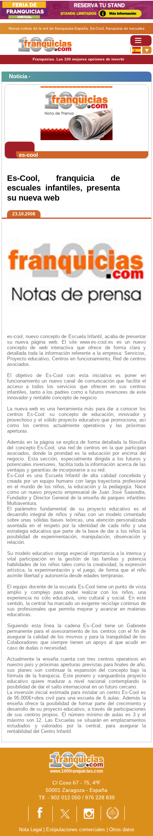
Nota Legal (30, 829)
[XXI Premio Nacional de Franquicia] (112, 813)
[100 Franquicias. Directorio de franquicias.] (45, 44)
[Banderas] (141, 50)
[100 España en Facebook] (40, 813)
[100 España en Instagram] (89, 813)
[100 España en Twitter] (64, 813)
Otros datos (121, 829)
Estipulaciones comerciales (76, 829)
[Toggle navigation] (141, 40)
